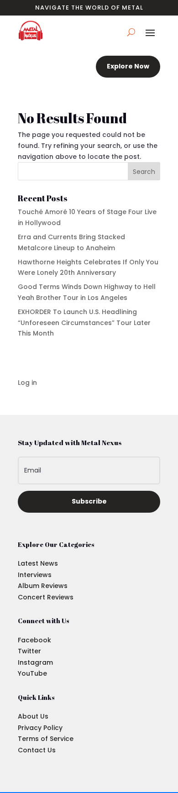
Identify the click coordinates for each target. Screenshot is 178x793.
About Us (33, 716)
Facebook (34, 640)
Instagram (35, 662)
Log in (27, 382)
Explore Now (128, 66)
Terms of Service (45, 738)
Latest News (38, 563)
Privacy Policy (40, 727)
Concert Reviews (45, 597)
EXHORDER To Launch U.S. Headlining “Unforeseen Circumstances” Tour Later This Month (84, 322)
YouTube (32, 673)
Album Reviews (43, 585)
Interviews (35, 574)
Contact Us (37, 750)
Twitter (29, 651)
